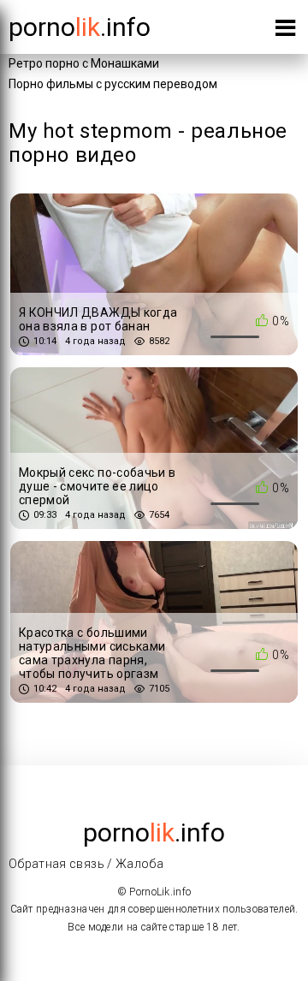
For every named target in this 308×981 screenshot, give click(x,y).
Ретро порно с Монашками (84, 63)
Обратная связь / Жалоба (86, 864)
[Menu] (285, 31)
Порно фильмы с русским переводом (113, 84)
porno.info (80, 27)
